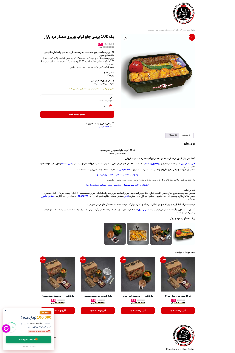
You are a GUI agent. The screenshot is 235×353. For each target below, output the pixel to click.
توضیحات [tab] (186, 135)
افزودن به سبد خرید (77, 114)
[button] (125, 38)
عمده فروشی (186, 30)
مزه (110, 97)
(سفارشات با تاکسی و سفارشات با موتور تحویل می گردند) (117, 185)
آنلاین (126, 196)
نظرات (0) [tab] (173, 135)
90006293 (83, 196)
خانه (193, 30)
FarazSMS (25, 347)
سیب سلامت (66, 163)
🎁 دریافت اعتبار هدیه (28, 339)
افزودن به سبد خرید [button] (178, 310)
